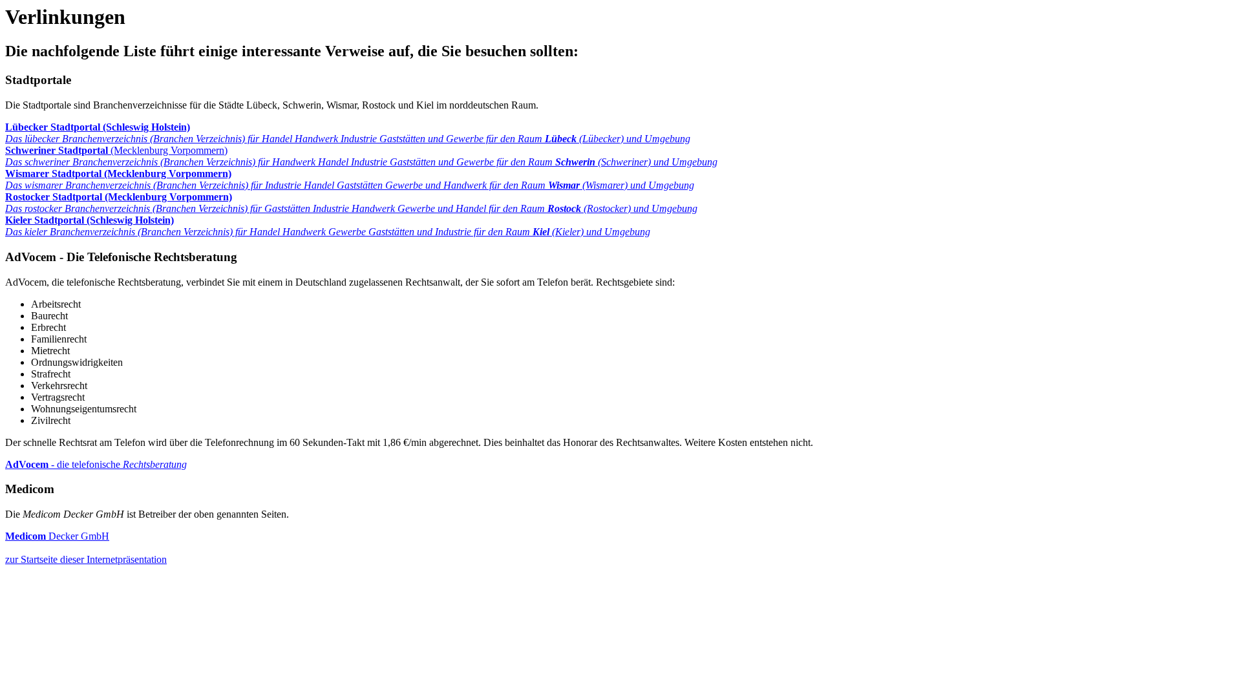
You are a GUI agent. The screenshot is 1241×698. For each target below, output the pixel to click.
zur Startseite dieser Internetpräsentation (86, 559)
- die (96, 464)
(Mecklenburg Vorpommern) (361, 156)
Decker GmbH (57, 536)
